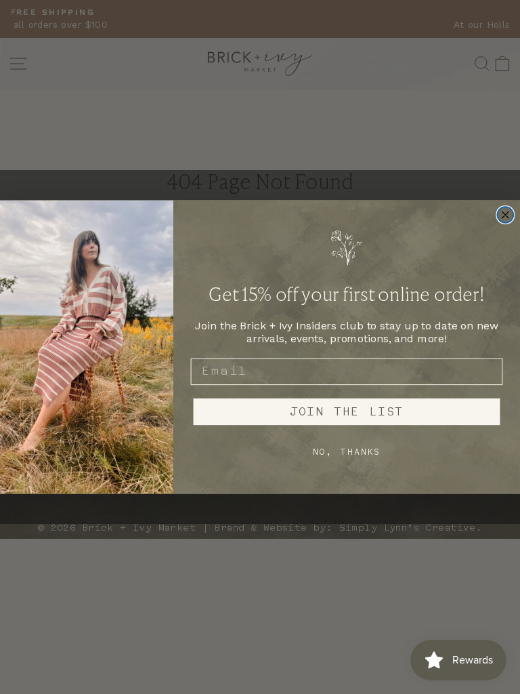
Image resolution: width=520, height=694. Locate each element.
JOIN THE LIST (347, 411)
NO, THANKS (347, 451)
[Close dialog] (506, 215)
